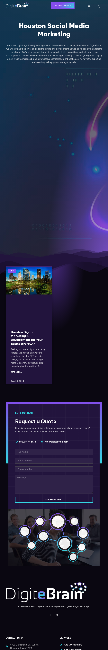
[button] (99, 7)
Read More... (16, 372)
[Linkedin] (57, 615)
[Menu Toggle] (89, 6)
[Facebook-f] (51, 615)
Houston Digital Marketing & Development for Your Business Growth (27, 338)
